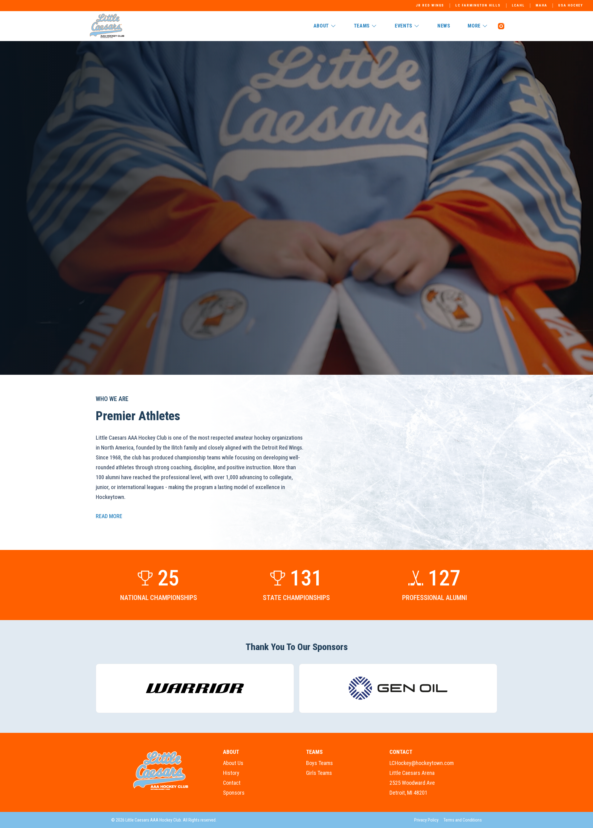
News (443, 26)
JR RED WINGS (430, 5)
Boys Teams (319, 763)
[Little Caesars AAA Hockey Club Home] (161, 770)
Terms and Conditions (463, 819)
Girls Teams (319, 773)
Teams (362, 26)
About (321, 26)
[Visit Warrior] (195, 688)
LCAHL (518, 5)
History (231, 773)
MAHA (541, 5)
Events (403, 26)
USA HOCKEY (570, 5)
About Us (233, 763)
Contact (232, 782)
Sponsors (234, 792)
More (474, 26)
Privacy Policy (426, 819)
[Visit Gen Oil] (398, 688)
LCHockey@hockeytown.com (421, 763)
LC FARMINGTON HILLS (477, 5)
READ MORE (109, 516)
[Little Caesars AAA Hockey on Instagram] (501, 26)
